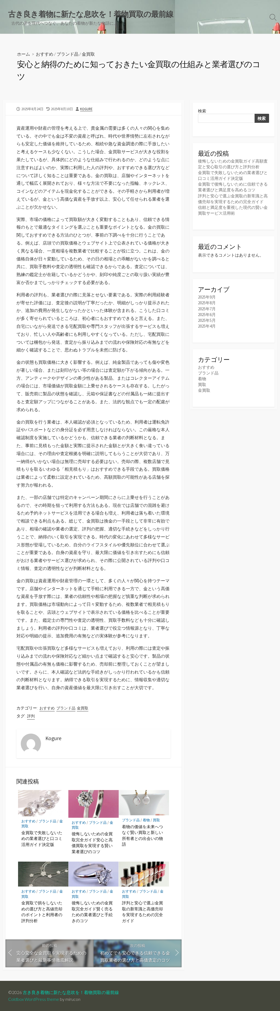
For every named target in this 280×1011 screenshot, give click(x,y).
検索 (202, 110)
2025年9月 (207, 297)
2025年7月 (207, 308)
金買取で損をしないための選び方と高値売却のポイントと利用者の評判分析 (41, 911)
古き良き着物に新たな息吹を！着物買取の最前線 (71, 992)
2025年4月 (207, 326)
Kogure (86, 109)
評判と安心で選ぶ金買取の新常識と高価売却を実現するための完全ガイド (142, 911)
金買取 (88, 53)
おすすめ (44, 53)
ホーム (23, 53)
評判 (31, 716)
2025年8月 (207, 302)
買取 (156, 820)
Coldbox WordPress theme (33, 999)
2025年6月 (207, 314)
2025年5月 (207, 320)
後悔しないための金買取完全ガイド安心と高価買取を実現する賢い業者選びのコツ (92, 842)
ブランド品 (67, 53)
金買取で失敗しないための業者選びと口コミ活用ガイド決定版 (41, 838)
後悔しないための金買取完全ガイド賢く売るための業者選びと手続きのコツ (92, 911)
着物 (146, 820)
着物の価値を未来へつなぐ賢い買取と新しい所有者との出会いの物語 (142, 835)
